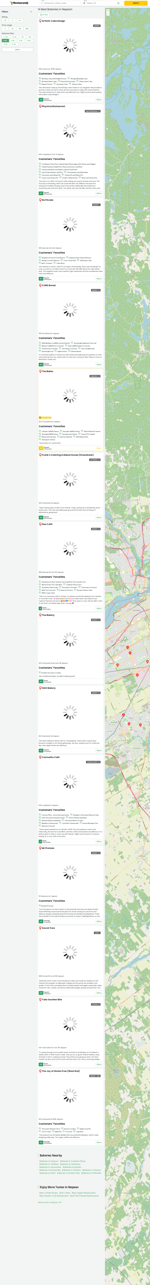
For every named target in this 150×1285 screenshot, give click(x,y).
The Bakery (48, 615)
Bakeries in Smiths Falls (68, 1173)
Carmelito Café (51, 757)
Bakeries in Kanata (72, 1167)
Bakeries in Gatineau (70, 1164)
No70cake (47, 200)
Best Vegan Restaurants (84, 1192)
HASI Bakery (49, 688)
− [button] (108, 14)
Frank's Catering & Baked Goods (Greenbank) (68, 455)
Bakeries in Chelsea (49, 1164)
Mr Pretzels (48, 848)
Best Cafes (65, 1192)
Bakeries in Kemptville (50, 1170)
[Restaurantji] (19, 3)
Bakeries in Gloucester (50, 1167)
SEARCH (136, 3)
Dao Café (47, 524)
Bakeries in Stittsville (91, 1173)
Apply (17, 50)
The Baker (47, 371)
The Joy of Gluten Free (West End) (61, 1071)
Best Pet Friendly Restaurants (84, 1195)
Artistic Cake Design (53, 21)
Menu (99, 99)
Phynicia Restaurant (53, 106)
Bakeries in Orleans (71, 1170)
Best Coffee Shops (49, 1192)
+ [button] (108, 10)
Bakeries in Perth (48, 1173)
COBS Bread (49, 285)
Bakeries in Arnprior (49, 1161)
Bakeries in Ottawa (91, 1170)
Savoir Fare (48, 928)
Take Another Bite (52, 999)
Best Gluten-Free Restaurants (54, 1195)
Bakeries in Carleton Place (72, 1161)
